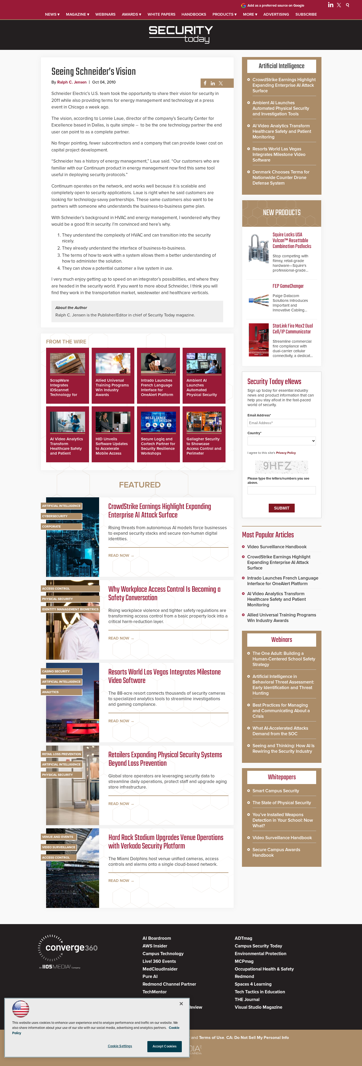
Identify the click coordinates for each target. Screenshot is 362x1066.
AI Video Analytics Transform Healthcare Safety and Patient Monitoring (66, 448)
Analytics (50, 692)
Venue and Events (57, 837)
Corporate (51, 526)
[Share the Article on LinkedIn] (212, 83)
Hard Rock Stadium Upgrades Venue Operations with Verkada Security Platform (165, 842)
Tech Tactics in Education (260, 992)
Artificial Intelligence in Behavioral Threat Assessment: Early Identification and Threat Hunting (283, 685)
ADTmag (243, 938)
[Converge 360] (68, 949)
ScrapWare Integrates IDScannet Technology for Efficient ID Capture (63, 392)
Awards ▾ (131, 14)
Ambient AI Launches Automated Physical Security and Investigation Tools (202, 392)
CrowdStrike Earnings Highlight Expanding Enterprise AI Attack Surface (159, 511)
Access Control (56, 588)
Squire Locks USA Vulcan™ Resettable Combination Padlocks (292, 241)
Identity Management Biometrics (70, 609)
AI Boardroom (157, 938)
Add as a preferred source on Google (276, 5)
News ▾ (52, 14)
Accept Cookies (165, 1046)
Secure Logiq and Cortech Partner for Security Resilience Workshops (158, 446)
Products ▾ (225, 14)
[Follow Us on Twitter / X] (339, 5)
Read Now (118, 555)
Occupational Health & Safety (264, 969)
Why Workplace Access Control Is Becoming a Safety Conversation (164, 593)
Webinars (105, 14)
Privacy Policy (286, 453)
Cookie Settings (120, 1046)
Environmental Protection (260, 953)
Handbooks (194, 14)
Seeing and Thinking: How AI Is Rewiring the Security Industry (284, 748)
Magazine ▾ (77, 14)
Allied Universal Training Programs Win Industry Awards (112, 387)
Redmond (244, 976)
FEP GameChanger (288, 286)
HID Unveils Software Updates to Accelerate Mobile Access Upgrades (112, 448)
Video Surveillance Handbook (277, 547)
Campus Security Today (258, 946)
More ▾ (250, 14)
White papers (161, 14)
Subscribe (306, 14)
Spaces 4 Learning (253, 984)
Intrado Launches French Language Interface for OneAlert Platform (157, 387)
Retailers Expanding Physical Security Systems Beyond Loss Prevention (165, 759)
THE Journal (247, 999)
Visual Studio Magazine (258, 1007)
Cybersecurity (55, 516)
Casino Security (56, 671)
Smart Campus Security (276, 791)
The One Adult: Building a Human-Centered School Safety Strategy (284, 659)
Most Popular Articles (268, 535)
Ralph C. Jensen (72, 82)
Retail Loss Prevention (61, 754)
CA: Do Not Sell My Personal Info (257, 1037)
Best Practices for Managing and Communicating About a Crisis (281, 710)
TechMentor (155, 992)
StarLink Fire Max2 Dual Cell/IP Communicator (293, 329)
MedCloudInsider (160, 969)
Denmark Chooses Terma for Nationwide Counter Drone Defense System (281, 177)
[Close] (181, 1004)
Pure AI (150, 976)
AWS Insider (155, 946)
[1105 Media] (59, 967)
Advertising (276, 14)
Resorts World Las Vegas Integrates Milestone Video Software (164, 676)
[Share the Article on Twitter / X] (220, 83)
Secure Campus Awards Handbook (276, 852)
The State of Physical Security (282, 803)
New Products (282, 213)
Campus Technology (163, 953)
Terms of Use (211, 1037)
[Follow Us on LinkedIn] (330, 5)
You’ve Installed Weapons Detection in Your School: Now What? (283, 820)
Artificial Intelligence (61, 506)
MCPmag (244, 961)
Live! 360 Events (159, 961)
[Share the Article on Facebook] (204, 83)
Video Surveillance (58, 847)
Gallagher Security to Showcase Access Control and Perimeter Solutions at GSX (204, 448)
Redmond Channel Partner (169, 984)
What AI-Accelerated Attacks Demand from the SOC (280, 731)
